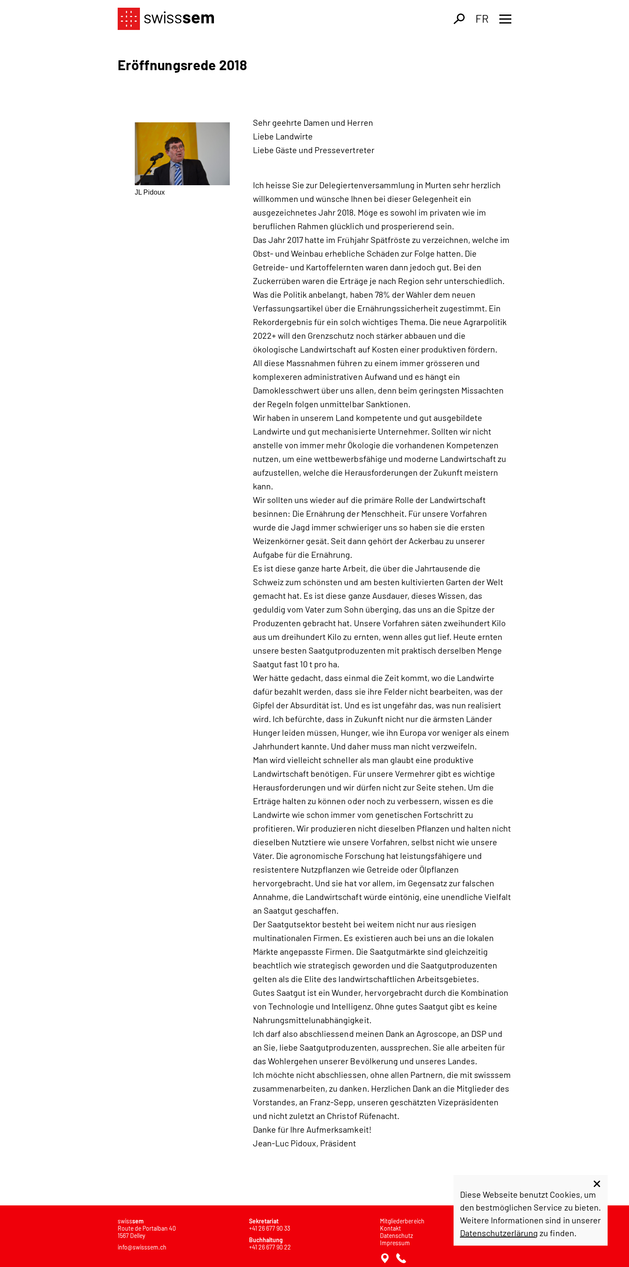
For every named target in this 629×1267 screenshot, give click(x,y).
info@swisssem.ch (142, 1247)
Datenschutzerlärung (499, 1233)
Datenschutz (396, 1235)
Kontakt (390, 1228)
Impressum (395, 1242)
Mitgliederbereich (402, 1221)
